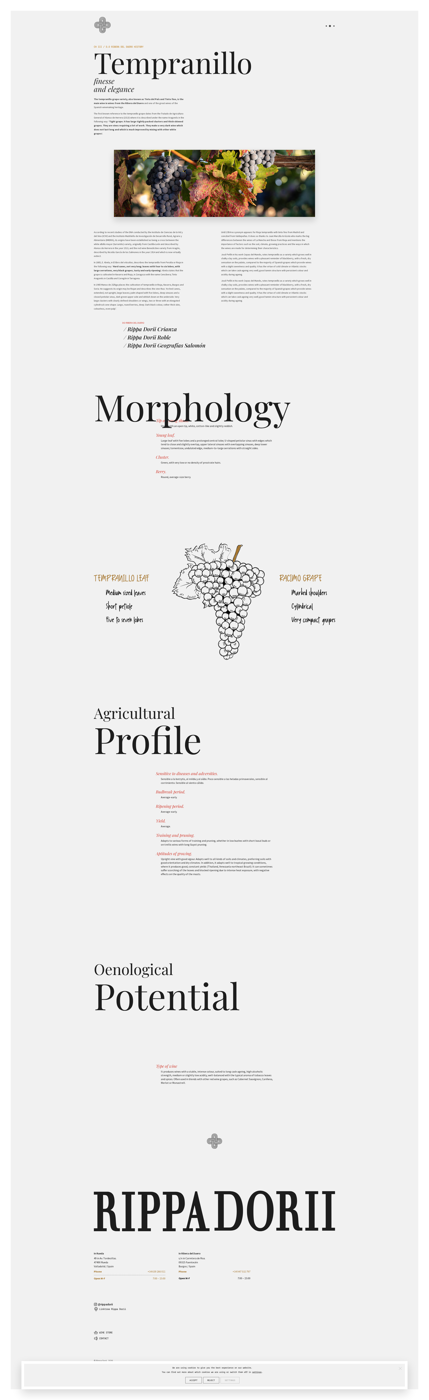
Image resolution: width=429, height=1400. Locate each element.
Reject (211, 1380)
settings (257, 1372)
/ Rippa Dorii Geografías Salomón (164, 345)
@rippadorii (105, 1304)
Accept (194, 1380)
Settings (230, 1380)
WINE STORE (106, 1332)
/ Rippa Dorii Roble (147, 337)
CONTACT (104, 1338)
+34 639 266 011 (156, 1271)
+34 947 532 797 (241, 1271)
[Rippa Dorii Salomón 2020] (214, 1167)
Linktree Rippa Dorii (112, 1309)
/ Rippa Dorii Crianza (150, 329)
